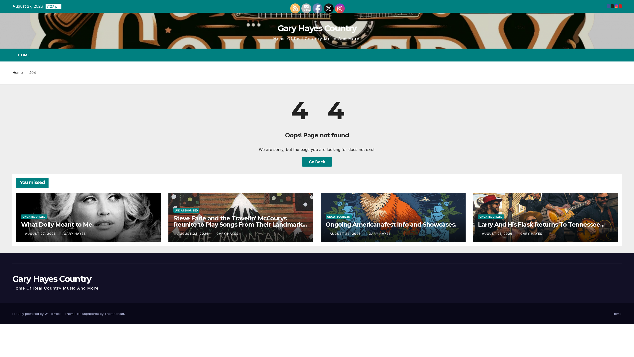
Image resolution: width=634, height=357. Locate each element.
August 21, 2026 (497, 234)
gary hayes (75, 234)
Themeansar (114, 314)
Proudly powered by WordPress (37, 314)
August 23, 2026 (193, 234)
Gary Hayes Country (317, 28)
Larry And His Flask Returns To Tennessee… (541, 224)
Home (24, 55)
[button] (608, 55)
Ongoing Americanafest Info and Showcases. (391, 224)
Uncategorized (34, 216)
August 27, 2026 (41, 234)
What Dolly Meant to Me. (57, 224)
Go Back (317, 161)
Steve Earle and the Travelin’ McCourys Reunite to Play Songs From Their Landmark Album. (237, 224)
